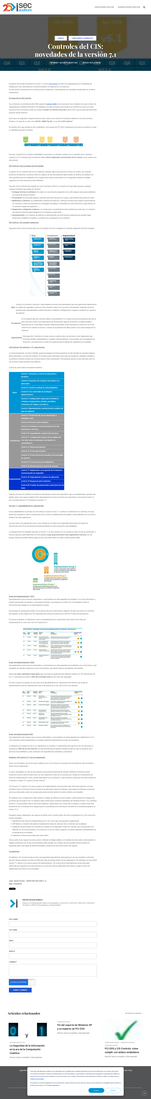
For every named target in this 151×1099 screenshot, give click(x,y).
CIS (77, 353)
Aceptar (96, 1090)
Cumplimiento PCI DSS (63, 1022)
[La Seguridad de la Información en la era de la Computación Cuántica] (28, 1029)
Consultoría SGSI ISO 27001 (17, 1042)
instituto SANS (51, 104)
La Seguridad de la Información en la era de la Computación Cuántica (27, 1049)
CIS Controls (53, 84)
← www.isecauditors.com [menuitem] (103, 7)
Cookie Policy (127, 1070)
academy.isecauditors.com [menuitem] (129, 7)
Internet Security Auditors (64, 63)
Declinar (113, 1090)
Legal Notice (23, 1070)
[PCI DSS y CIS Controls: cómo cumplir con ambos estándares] (123, 1029)
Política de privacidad (37, 1079)
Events (61, 38)
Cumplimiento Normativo (82, 38)
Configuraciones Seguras (112, 1042)
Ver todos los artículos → (134, 1013)
